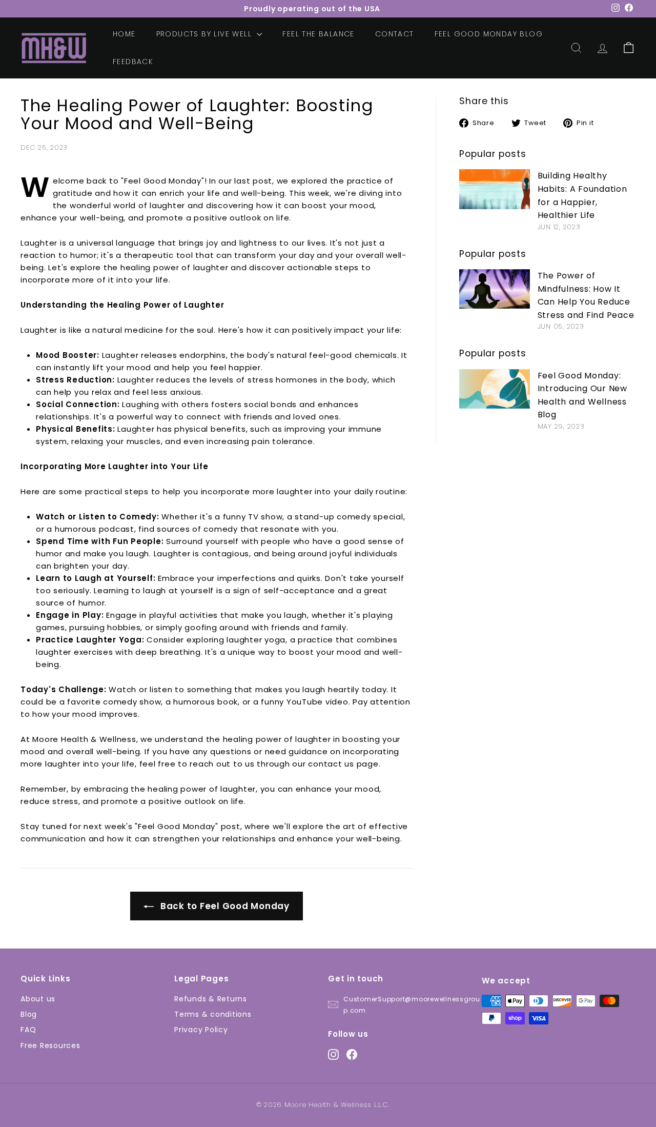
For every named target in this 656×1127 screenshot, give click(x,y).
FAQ (28, 1029)
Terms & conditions (213, 1014)
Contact (394, 34)
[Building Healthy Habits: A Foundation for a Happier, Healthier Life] (494, 189)
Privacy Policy (201, 1029)
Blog (28, 1014)
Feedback (133, 61)
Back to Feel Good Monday (224, 906)
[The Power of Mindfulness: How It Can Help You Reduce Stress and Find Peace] (494, 289)
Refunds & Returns (210, 999)
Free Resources (50, 1045)
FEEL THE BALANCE (318, 34)
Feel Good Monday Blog (489, 34)
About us (37, 999)
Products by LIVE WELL (205, 34)
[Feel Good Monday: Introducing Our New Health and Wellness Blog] (494, 389)
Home (124, 34)
